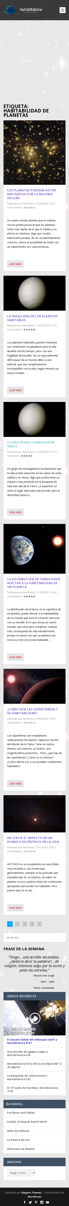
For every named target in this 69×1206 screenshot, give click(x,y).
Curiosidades (14, 207)
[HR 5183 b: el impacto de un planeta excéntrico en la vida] (34, 813)
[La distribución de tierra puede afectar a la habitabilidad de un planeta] (34, 549)
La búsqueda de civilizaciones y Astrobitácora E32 (27, 1077)
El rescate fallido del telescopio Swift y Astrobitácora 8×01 (32, 1041)
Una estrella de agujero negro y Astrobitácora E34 (27, 1053)
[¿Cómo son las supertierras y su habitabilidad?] (34, 686)
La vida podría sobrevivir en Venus (31, 444)
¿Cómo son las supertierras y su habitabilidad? (32, 711)
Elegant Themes (31, 1192)
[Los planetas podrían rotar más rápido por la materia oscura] (34, 152)
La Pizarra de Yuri (18, 1140)
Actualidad (12, 455)
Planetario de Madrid (20, 1149)
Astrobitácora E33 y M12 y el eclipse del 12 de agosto (34, 1065)
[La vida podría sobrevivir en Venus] (34, 419)
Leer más (15, 264)
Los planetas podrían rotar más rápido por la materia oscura (31, 194)
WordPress (34, 1196)
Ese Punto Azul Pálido (21, 1112)
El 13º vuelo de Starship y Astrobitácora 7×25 (32, 1089)
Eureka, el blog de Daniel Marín (27, 1121)
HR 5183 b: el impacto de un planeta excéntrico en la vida (33, 840)
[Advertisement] (34, 62)
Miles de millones (18, 1131)
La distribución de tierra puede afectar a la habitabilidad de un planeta (34, 583)
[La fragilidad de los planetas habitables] (34, 293)
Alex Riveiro (29, 203)
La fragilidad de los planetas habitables (32, 318)
